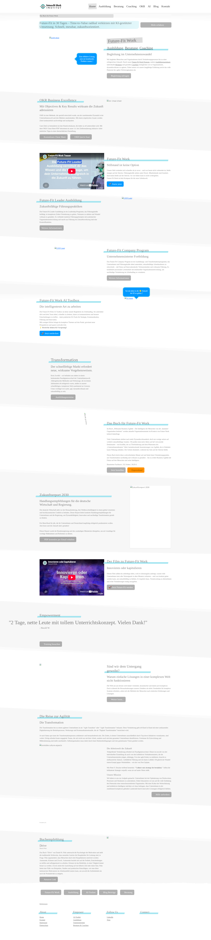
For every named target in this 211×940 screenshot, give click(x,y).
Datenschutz (44, 925)
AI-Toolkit (77, 917)
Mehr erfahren (157, 25)
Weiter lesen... (117, 699)
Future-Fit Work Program (140, 62)
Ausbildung (105, 6)
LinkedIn (110, 917)
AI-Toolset (91, 892)
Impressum (43, 923)
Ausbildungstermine (64, 397)
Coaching (131, 6)
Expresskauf (137, 470)
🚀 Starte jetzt (115, 184)
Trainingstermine (79, 923)
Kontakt (165, 6)
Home (92, 6)
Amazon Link (50, 879)
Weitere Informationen (51, 228)
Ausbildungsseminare (162, 62)
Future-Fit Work (52, 892)
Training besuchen (52, 644)
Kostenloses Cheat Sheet (55, 137)
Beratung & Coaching (80, 925)
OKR (142, 6)
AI (149, 6)
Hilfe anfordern (163, 794)
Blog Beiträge (109, 892)
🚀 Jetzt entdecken (49, 333)
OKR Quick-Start (82, 137)
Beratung (119, 6)
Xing (108, 920)
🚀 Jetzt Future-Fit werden (121, 587)
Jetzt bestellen (117, 470)
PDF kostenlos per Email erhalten (59, 539)
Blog (156, 6)
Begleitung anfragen (120, 76)
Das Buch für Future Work (49, 16)
